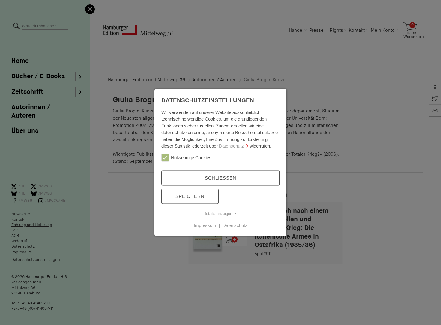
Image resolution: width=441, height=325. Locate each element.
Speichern (190, 196)
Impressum (205, 225)
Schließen (220, 177)
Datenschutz (231, 145)
